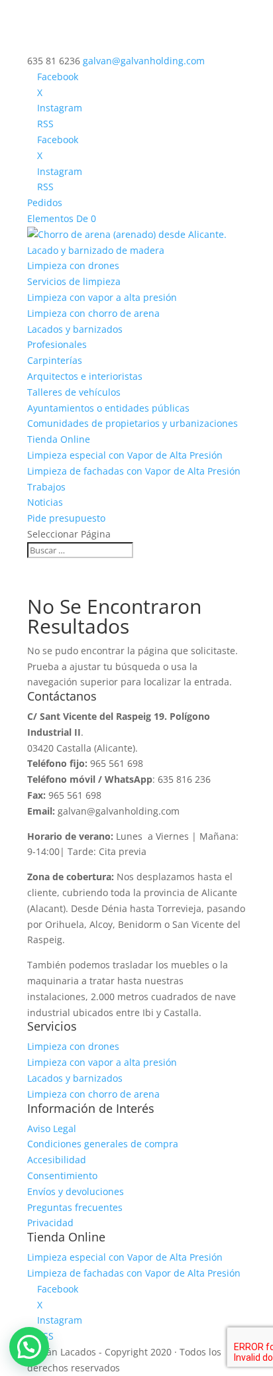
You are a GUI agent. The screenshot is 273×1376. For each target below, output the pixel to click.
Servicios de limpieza (74, 281)
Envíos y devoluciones (75, 1191)
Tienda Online (58, 439)
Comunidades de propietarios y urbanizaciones (132, 423)
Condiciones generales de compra (102, 1143)
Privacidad (50, 1222)
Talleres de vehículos (74, 392)
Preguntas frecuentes (75, 1207)
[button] (29, 1347)
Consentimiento (62, 1175)
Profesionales (57, 344)
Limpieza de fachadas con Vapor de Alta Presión (134, 471)
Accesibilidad (56, 1159)
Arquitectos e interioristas (84, 376)
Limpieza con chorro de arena (93, 313)
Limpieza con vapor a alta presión (102, 297)
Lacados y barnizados (75, 329)
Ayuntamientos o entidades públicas (108, 408)
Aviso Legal (51, 1128)
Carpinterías (54, 360)
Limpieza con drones (73, 265)
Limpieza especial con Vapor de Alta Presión (125, 455)
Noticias (45, 502)
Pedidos (44, 202)
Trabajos (46, 487)
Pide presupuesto (66, 518)
